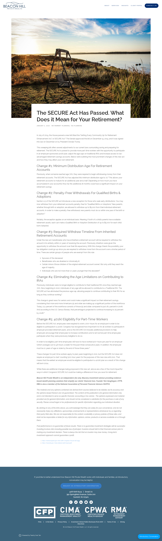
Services (115, 5)
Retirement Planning (61, 125)
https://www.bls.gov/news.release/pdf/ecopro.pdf (57, 443)
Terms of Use (111, 522)
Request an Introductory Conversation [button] (81, 486)
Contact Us (151, 5)
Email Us (88, 492)
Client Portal (136, 5)
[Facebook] (71, 502)
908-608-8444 (75, 492)
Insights (124, 5)
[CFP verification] (45, 512)
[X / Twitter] (76, 502)
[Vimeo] (91, 502)
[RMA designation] (119, 512)
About (106, 5)
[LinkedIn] (81, 502)
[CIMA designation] (70, 512)
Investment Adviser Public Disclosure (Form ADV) (86, 522)
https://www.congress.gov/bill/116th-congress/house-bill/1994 (61, 440)
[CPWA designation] (96, 512)
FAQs (39, 522)
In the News (49, 522)
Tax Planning (76, 125)
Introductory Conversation (149, 536)
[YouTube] (86, 502)
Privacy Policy (62, 522)
